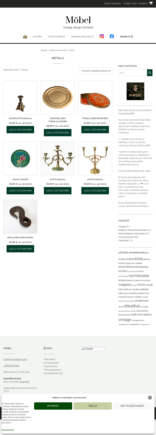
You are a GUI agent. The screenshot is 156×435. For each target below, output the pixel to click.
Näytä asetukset (132, 406)
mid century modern (129, 289)
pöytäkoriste (142, 293)
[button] (149, 397)
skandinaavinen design (127, 311)
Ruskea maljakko (134, 297)
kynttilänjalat (123, 276)
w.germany (145, 324)
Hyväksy (53, 406)
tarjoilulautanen (124, 315)
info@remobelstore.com (15, 359)
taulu (134, 314)
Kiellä (93, 406)
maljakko (125, 285)
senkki (121, 307)
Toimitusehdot (50, 366)
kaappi (121, 263)
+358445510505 (11, 366)
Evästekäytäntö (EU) (53, 373)
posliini (126, 293)
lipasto (130, 280)
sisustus (132, 305)
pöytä (132, 293)
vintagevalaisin (134, 324)
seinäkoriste (142, 300)
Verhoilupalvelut (82, 36)
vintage (124, 319)
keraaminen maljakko (133, 263)
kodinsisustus (140, 266)
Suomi (89, 348)
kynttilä (141, 271)
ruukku (145, 297)
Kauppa (37, 36)
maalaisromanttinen (142, 280)
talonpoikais (142, 311)
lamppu (122, 280)
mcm (141, 285)
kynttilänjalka (139, 276)
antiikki (121, 259)
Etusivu (44, 50)
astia (138, 258)
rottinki (121, 297)
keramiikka (124, 266)
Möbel (78, 20)
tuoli (139, 314)
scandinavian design (126, 301)
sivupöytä (144, 307)
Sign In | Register (112, 4)
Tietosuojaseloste (7, 430)
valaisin (147, 314)
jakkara (146, 259)
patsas (145, 289)
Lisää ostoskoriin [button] (20, 129)
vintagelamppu (138, 320)
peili (120, 293)
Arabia (130, 259)
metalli (149, 285)
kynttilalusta (132, 271)
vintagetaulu (123, 324)
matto (134, 285)
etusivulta (129, 113)
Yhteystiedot (56, 36)
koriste (122, 271)
